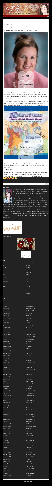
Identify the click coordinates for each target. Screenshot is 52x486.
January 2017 (5, 393)
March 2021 (5, 310)
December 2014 (6, 452)
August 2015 (5, 433)
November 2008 (29, 449)
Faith (11, 24)
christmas (5, 267)
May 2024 (5, 306)
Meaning (28, 267)
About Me (26, 76)
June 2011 (28, 376)
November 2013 (29, 308)
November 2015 (6, 426)
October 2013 (29, 310)
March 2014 (5, 473)
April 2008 (28, 466)
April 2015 (5, 442)
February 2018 (6, 367)
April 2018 (5, 362)
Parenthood (28, 277)
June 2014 (5, 466)
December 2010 (29, 391)
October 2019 (6, 332)
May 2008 (28, 464)
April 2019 (5, 341)
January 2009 (29, 445)
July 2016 (5, 407)
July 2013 (28, 318)
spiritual (28, 286)
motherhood (29, 272)
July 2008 (28, 459)
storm (27, 288)
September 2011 (29, 369)
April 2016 (5, 414)
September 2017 (6, 379)
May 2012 (28, 351)
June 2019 (5, 336)
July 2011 (28, 374)
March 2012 (28, 355)
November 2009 (29, 421)
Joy (3, 291)
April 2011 (28, 381)
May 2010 (28, 407)
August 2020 (5, 318)
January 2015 (5, 449)
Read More (5, 219)
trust (27, 291)
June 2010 (28, 405)
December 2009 (29, 419)
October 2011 (29, 367)
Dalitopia (39, 484)
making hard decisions (31, 263)
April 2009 (28, 438)
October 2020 (6, 315)
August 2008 (29, 456)
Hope (4, 286)
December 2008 (29, 447)
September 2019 (6, 334)
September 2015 (6, 431)
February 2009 (29, 442)
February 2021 (6, 313)
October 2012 (29, 339)
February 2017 (6, 391)
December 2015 (6, 423)
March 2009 (29, 440)
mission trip (29, 270)
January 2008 (29, 473)
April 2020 (5, 325)
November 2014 (6, 454)
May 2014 (5, 468)
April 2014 (5, 471)
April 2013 (28, 325)
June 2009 (28, 433)
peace (27, 279)
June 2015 (5, 438)
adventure (5, 263)
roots (27, 284)
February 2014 (6, 475)
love (4, 295)
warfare (28, 293)
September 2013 (29, 313)
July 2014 (5, 464)
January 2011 (29, 388)
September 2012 (29, 341)
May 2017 (5, 383)
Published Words (26, 147)
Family (4, 277)
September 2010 (29, 398)
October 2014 (6, 456)
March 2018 (5, 365)
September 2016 (6, 402)
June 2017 (5, 381)
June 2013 (28, 320)
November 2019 (6, 329)
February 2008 (29, 471)
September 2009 (30, 426)
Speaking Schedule (26, 85)
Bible (4, 265)
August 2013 (28, 315)
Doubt (4, 270)
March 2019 (5, 343)
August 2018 (5, 358)
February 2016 (6, 419)
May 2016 (5, 412)
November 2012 (29, 336)
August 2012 (29, 343)
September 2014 (6, 459)
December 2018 (6, 351)
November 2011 (29, 365)
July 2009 (28, 431)
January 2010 (29, 416)
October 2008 (29, 452)
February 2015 (6, 447)
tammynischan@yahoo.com (35, 215)
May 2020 (5, 322)
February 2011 (29, 386)
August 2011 (28, 372)
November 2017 (6, 374)
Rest (27, 281)
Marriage (28, 265)
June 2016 (5, 409)
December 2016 (6, 395)
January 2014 (5, 478)
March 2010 (28, 412)
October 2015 (6, 428)
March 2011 (28, 383)
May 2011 (28, 379)
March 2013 (28, 327)
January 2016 (5, 421)
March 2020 (5, 327)
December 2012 (29, 334)
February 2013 (29, 329)
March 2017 (5, 388)
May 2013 (28, 322)
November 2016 (6, 398)
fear (3, 279)
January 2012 (29, 360)
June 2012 (28, 348)
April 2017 (5, 386)
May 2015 (5, 440)
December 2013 (29, 306)
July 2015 (5, 435)
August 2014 (5, 461)
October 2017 (6, 376)
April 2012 (28, 353)
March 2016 (5, 416)
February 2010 (29, 414)
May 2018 (5, 360)
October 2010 (29, 395)
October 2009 (29, 423)
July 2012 (28, 346)
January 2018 (5, 369)
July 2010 (28, 402)
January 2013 (29, 332)
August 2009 (29, 428)
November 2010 (29, 393)
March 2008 (29, 468)
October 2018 (6, 355)
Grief (4, 284)
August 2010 (29, 400)
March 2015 (5, 445)
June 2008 (28, 461)
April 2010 (28, 409)
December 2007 (29, 475)
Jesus (4, 288)
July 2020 (5, 320)
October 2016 (6, 400)
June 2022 (5, 308)
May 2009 (28, 435)
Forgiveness (5, 281)
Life (3, 293)
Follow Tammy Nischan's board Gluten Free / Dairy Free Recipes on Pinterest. (20, 301)
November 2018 (6, 353)
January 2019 (5, 348)
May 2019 (5, 339)
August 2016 (5, 405)
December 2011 (29, 362)
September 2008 (30, 454)
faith (4, 272)
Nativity (28, 274)
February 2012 (29, 358)
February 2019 (6, 346)
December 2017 (6, 372)
